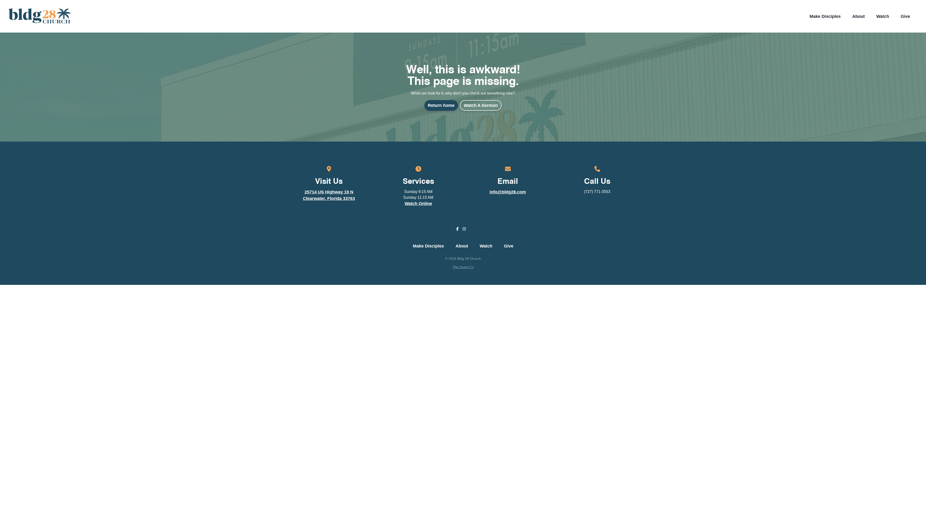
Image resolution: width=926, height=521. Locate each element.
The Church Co (463, 267)
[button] (918, 16)
